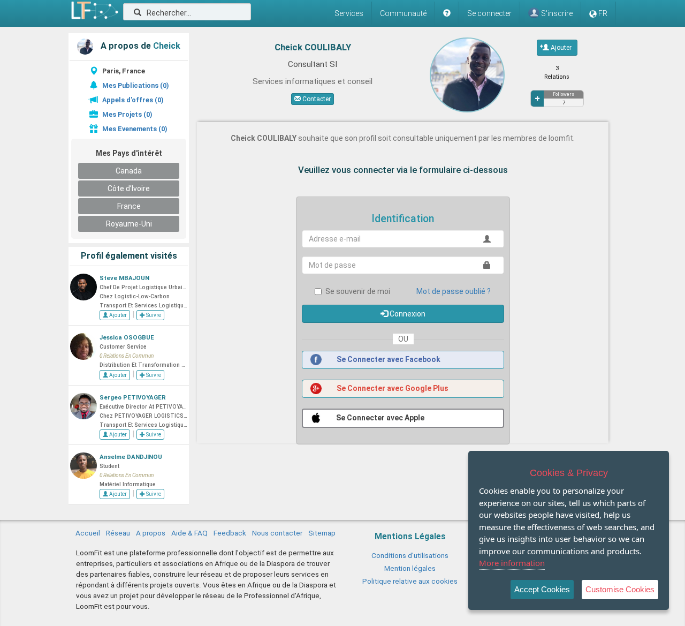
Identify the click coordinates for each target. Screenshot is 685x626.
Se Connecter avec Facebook (387, 359)
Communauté (403, 13)
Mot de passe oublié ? (453, 291)
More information (512, 562)
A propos (150, 533)
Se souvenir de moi (357, 291)
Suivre (153, 315)
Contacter (316, 99)
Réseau (118, 533)
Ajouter (117, 315)
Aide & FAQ (189, 533)
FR (602, 13)
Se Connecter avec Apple (379, 417)
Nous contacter (277, 533)
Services (348, 13)
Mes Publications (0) (135, 85)
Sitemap (322, 533)
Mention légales (410, 568)
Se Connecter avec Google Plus (391, 388)
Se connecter (489, 13)
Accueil (87, 533)
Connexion (406, 314)
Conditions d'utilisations (409, 555)
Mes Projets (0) (127, 114)
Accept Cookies (542, 589)
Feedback (230, 533)
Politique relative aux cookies (410, 581)
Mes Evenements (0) (134, 129)
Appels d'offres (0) (132, 100)
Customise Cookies (619, 589)
